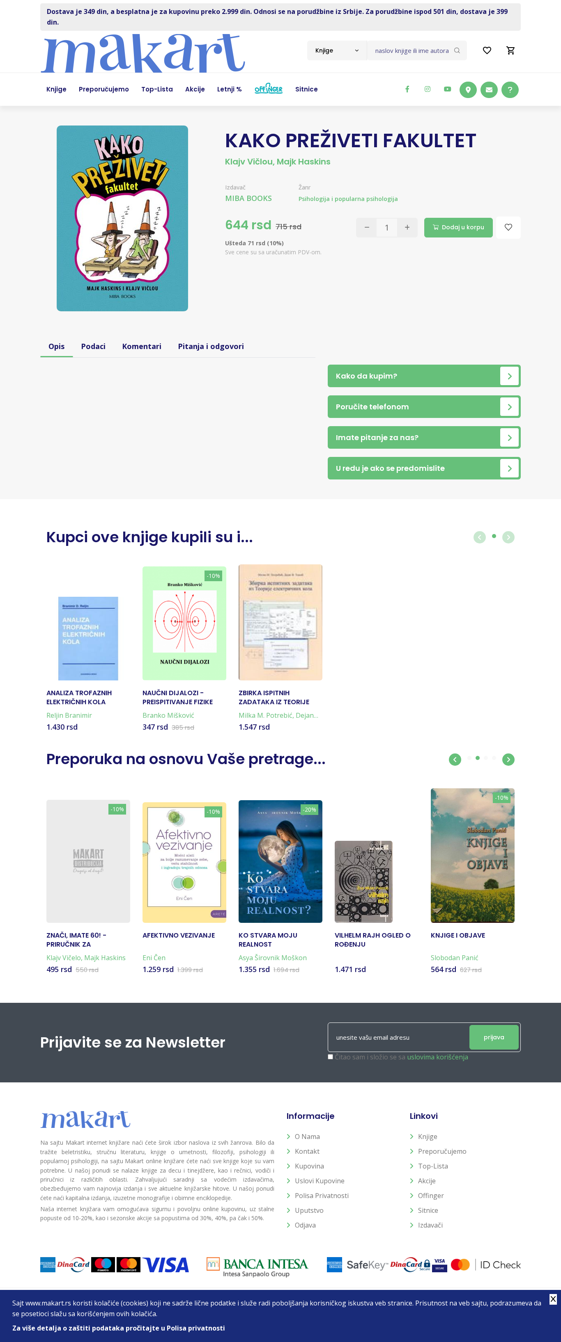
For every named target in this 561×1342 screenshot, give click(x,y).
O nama (307, 1136)
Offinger (431, 1195)
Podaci (93, 346)
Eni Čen (154, 957)
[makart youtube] (447, 89)
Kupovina (309, 1166)
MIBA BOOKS (248, 198)
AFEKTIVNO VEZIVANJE (179, 935)
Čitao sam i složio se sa (401, 1056)
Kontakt (307, 1151)
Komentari (141, 346)
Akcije (427, 1181)
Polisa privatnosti (322, 1195)
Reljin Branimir (69, 715)
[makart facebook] (407, 89)
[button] (455, 759)
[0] (511, 50)
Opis (56, 346)
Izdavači (430, 1225)
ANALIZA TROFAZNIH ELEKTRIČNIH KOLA (79, 698)
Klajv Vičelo (63, 957)
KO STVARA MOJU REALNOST (268, 940)
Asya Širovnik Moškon (273, 957)
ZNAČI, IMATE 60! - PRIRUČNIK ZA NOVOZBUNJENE (76, 940)
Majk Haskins (304, 161)
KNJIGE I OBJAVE (458, 935)
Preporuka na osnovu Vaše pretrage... (186, 759)
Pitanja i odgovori (211, 346)
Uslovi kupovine (320, 1181)
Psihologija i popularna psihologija (348, 199)
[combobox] (337, 50)
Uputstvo (309, 1210)
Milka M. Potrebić (265, 715)
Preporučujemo (442, 1151)
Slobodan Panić (454, 957)
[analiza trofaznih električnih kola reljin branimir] (88, 638)
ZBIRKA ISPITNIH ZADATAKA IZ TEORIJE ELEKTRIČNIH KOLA (274, 698)
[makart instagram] (427, 89)
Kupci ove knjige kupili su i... (149, 537)
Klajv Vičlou (249, 161)
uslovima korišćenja (437, 1056)
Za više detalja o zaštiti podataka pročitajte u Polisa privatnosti (118, 1328)
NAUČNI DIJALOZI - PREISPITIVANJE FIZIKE (178, 698)
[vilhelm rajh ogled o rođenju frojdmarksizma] (364, 882)
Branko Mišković (168, 715)
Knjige (427, 1136)
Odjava (305, 1225)
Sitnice (428, 1210)
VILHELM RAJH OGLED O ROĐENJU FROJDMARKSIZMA (373, 940)
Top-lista (433, 1166)
